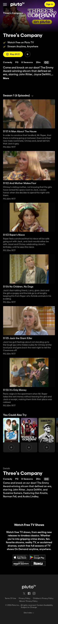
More (6, 78)
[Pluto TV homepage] (29, 587)
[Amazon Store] (21, 563)
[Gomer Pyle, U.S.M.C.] (47, 435)
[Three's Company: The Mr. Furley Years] (29, 435)
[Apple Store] (20, 557)
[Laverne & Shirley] (11, 435)
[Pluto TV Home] (18, 4)
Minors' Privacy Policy (28, 601)
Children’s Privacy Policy (43, 598)
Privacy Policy (24, 598)
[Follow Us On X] (24, 593)
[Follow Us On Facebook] (29, 593)
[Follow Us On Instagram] (34, 593)
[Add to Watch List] (27, 54)
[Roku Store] (38, 563)
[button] (5, 4)
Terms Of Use (10, 598)
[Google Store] (37, 557)
